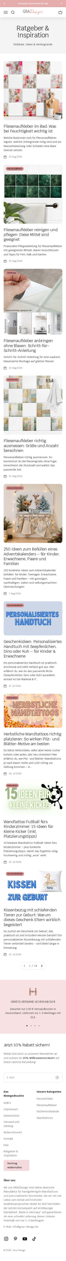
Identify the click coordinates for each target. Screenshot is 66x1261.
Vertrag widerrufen (14, 1165)
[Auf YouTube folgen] (24, 1238)
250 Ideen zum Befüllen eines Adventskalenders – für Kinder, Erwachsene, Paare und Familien (32, 556)
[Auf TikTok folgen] (34, 1238)
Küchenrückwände (48, 1111)
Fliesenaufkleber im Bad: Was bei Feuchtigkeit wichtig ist (30, 129)
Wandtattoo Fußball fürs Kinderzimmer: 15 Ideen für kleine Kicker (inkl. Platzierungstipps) (28, 829)
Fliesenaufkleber (47, 1105)
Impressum (11, 1109)
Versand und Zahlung (11, 1124)
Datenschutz (11, 1115)
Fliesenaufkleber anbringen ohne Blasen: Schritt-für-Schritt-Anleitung (28, 345)
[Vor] (61, 3)
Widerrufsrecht (13, 1132)
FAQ (6, 1145)
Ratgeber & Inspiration (11, 1153)
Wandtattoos (45, 1118)
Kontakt (8, 1138)
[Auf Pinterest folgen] (15, 1238)
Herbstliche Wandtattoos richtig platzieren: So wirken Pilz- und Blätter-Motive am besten (32, 738)
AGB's (7, 1103)
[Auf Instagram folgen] (6, 1238)
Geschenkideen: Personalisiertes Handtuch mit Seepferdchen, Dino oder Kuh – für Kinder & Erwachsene (33, 649)
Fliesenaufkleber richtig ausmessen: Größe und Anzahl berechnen (31, 445)
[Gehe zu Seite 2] (41, 965)
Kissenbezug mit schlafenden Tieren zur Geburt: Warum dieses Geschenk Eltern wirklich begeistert (32, 917)
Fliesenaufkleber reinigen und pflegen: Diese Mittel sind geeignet (31, 234)
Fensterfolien (45, 1098)
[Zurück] (4, 3)
